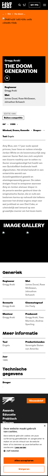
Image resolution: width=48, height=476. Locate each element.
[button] (24, 451)
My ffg (34, 4)
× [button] (45, 426)
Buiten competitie (13, 117)
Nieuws (8, 422)
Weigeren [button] (24, 469)
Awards (8, 410)
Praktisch (10, 418)
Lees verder (20, 447)
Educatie (9, 414)
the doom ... (19, 13)
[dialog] (24, 449)
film (9, 13)
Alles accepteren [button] (23, 460)
